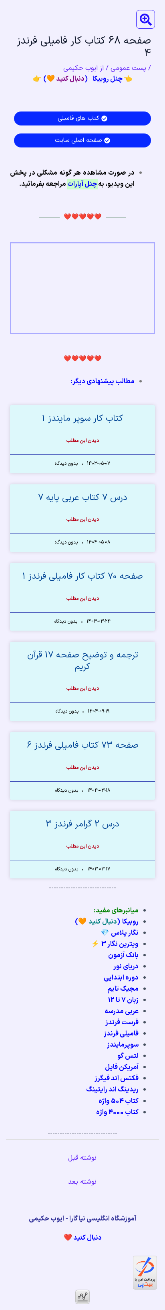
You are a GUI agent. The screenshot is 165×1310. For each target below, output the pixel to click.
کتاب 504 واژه (119, 1101)
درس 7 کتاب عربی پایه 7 (82, 497)
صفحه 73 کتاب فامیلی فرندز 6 (83, 745)
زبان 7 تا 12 (123, 1000)
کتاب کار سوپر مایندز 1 (82, 418)
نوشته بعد (82, 1182)
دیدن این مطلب (82, 440)
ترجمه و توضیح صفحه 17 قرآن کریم (82, 661)
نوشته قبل (82, 1158)
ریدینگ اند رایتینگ (112, 1090)
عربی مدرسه (122, 1011)
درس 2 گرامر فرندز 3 (82, 824)
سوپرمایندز (123, 1045)
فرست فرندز (122, 1022)
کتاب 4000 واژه (117, 1112)
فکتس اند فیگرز (117, 1078)
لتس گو (128, 1056)
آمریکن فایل (122, 1067)
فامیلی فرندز (121, 1034)
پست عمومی (128, 68)
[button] (145, 19)
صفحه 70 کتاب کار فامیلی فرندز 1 (82, 576)
